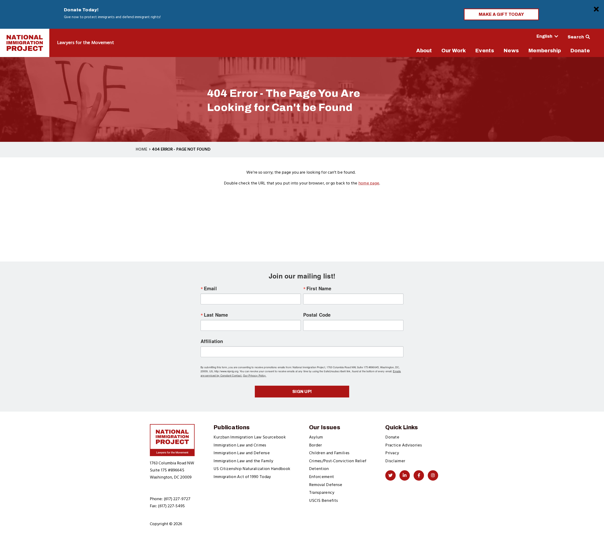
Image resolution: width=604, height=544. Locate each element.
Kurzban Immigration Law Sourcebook (250, 437)
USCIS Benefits (323, 500)
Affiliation (212, 341)
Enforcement (321, 477)
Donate (392, 437)
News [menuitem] (511, 50)
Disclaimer (395, 461)
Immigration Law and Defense (242, 453)
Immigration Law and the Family (243, 461)
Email (210, 288)
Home (141, 149)
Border (315, 445)
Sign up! (302, 391)
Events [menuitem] (484, 50)
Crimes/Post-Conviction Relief (338, 461)
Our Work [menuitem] (453, 50)
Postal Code (317, 314)
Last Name (216, 314)
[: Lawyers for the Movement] (24, 43)
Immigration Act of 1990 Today (242, 477)
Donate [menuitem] (580, 50)
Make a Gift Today (501, 14)
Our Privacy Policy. (254, 375)
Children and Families (329, 453)
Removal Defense (325, 485)
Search (576, 37)
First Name (318, 288)
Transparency (322, 492)
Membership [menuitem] (544, 50)
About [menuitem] (424, 50)
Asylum (316, 437)
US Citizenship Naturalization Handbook (252, 469)
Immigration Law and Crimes (240, 445)
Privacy (392, 453)
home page (368, 183)
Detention (319, 469)
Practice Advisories (403, 445)
